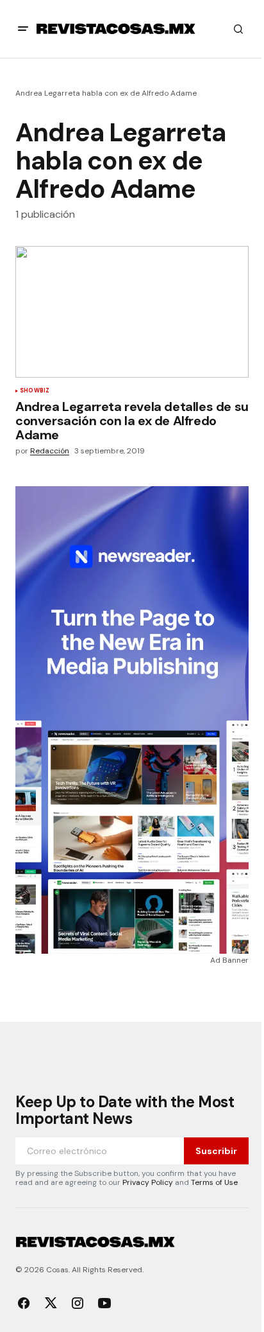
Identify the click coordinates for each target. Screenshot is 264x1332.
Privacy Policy (147, 1182)
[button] (23, 29)
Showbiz (34, 391)
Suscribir (216, 1151)
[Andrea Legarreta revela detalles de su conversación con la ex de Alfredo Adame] (132, 312)
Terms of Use (214, 1182)
